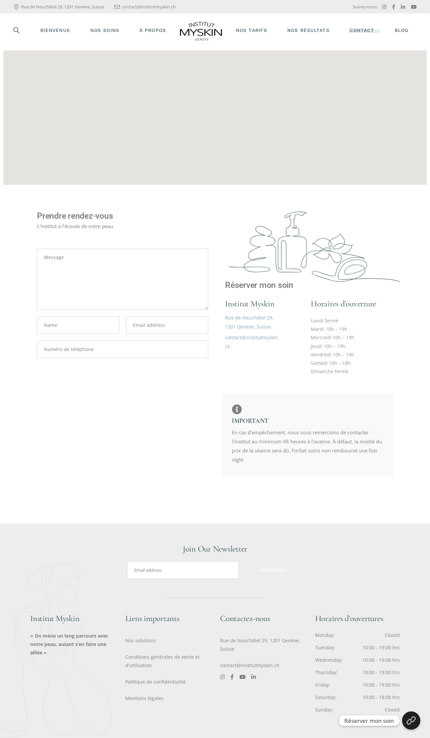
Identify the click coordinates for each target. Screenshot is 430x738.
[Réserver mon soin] (411, 720)
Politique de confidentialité (155, 682)
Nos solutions (140, 640)
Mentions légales (144, 698)
